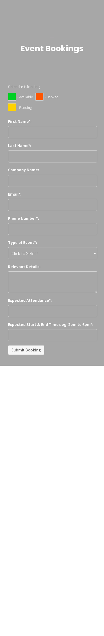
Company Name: (23, 169)
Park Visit (14, 482)
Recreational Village (22, 471)
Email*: (14, 194)
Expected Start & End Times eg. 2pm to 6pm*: (50, 324)
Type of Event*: (22, 242)
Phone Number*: (23, 218)
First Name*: (19, 121)
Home (12, 459)
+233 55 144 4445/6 (27, 606)
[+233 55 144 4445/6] (29, 594)
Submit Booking (26, 350)
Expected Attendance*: (30, 300)
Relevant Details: (24, 266)
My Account (16, 494)
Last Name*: (19, 145)
